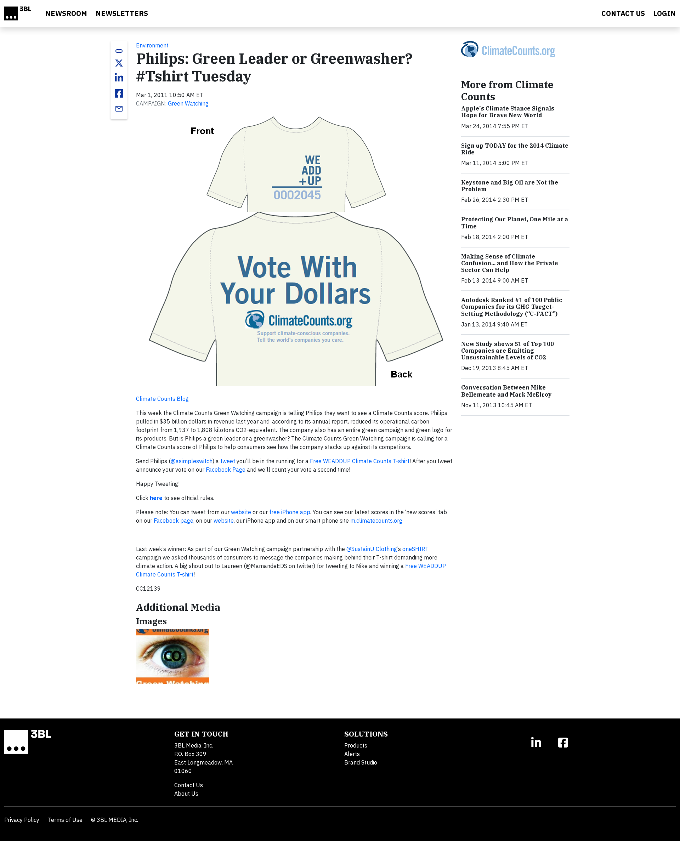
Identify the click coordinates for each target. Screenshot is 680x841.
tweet (227, 461)
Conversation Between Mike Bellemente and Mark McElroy (506, 391)
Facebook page (173, 520)
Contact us (623, 13)
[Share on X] (119, 63)
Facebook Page (225, 469)
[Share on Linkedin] (119, 78)
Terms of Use (65, 819)
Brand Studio (360, 762)
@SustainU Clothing (371, 548)
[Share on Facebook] (119, 93)
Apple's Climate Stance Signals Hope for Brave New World (507, 112)
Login (664, 13)
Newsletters (122, 13)
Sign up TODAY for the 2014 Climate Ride (514, 149)
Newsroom (66, 13)
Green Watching (188, 103)
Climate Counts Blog (162, 398)
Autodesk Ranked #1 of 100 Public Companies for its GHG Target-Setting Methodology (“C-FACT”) (511, 306)
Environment (152, 45)
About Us (186, 793)
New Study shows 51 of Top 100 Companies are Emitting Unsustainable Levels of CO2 (507, 350)
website (241, 512)
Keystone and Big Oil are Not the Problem (509, 186)
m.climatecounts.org (376, 520)
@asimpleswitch (191, 461)
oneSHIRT (415, 548)
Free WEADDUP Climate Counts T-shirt (359, 461)
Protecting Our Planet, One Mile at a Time (514, 222)
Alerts (352, 753)
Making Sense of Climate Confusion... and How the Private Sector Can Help (509, 263)
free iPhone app (289, 512)
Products (355, 745)
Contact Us (188, 785)
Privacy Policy (21, 819)
